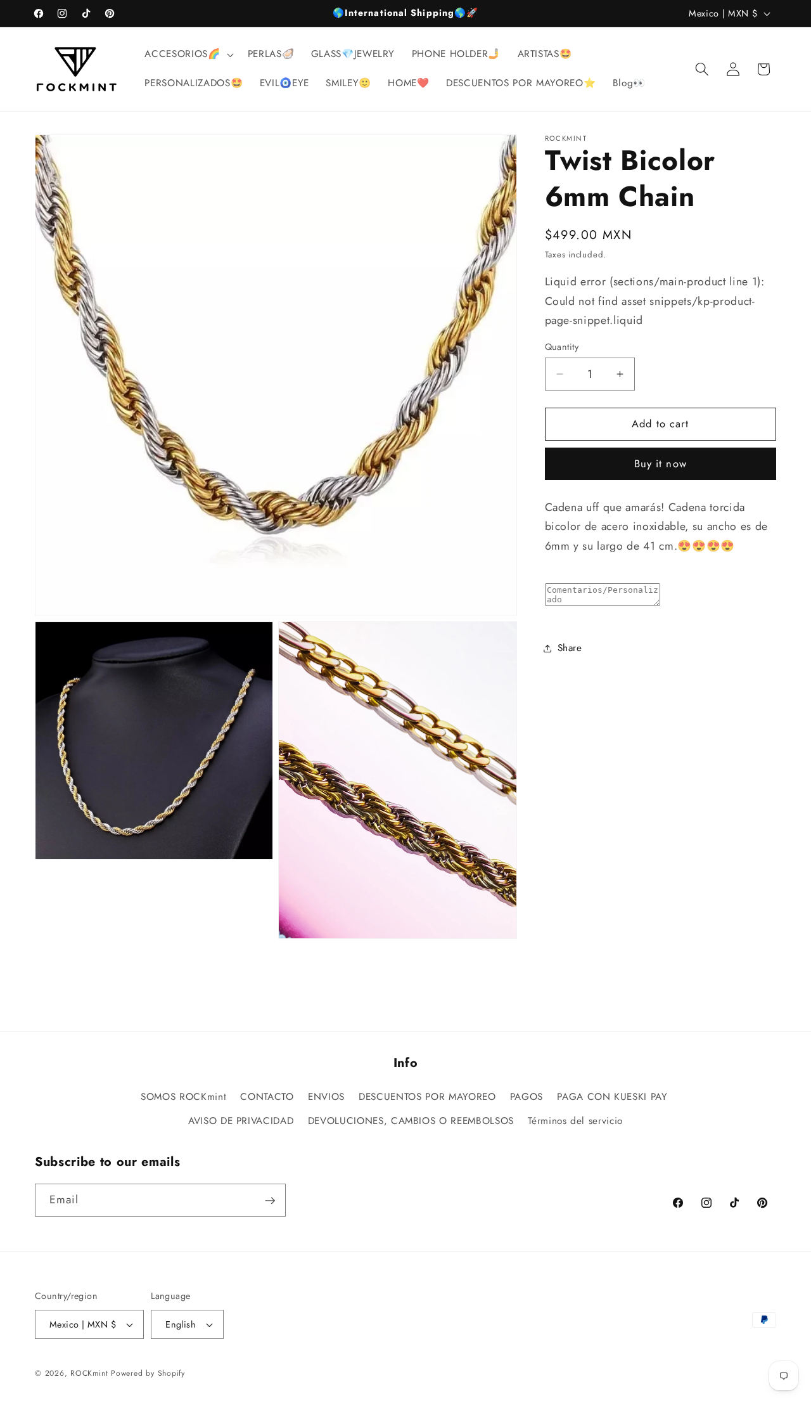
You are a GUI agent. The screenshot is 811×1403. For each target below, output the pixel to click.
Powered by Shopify (148, 1373)
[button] (187, 54)
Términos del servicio (575, 1121)
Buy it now (660, 463)
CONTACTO (266, 1097)
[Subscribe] (270, 1200)
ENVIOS (326, 1097)
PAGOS (526, 1097)
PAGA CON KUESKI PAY (612, 1097)
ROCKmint (89, 1373)
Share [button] (570, 648)
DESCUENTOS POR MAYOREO (427, 1097)
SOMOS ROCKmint (183, 1097)
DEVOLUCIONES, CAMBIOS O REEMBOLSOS (411, 1121)
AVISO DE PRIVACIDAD (241, 1121)
